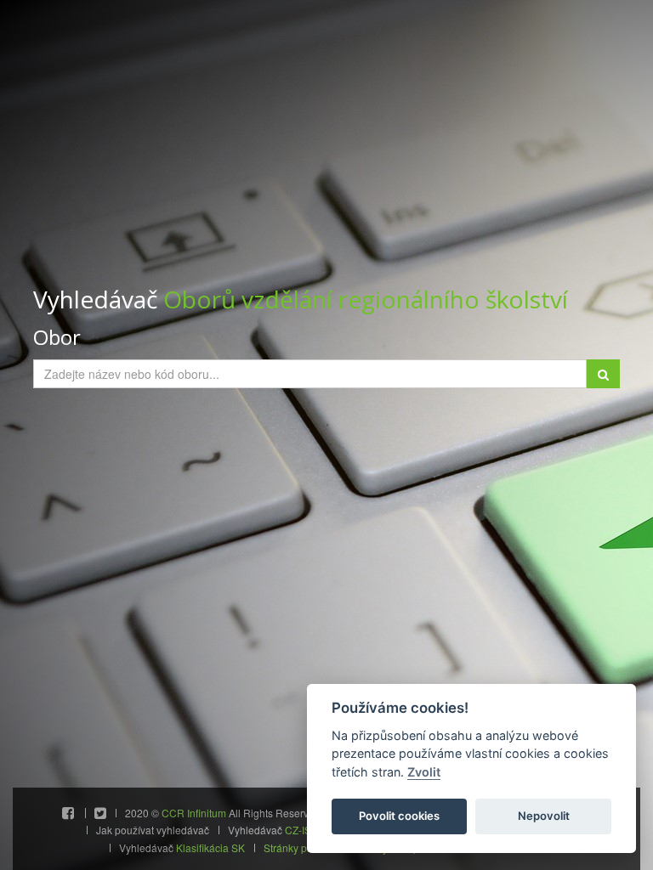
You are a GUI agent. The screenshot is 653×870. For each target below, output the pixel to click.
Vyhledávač (300, 299)
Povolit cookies (399, 815)
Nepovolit (544, 815)
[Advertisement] (326, 161)
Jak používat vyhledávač (152, 829)
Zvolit (423, 772)
